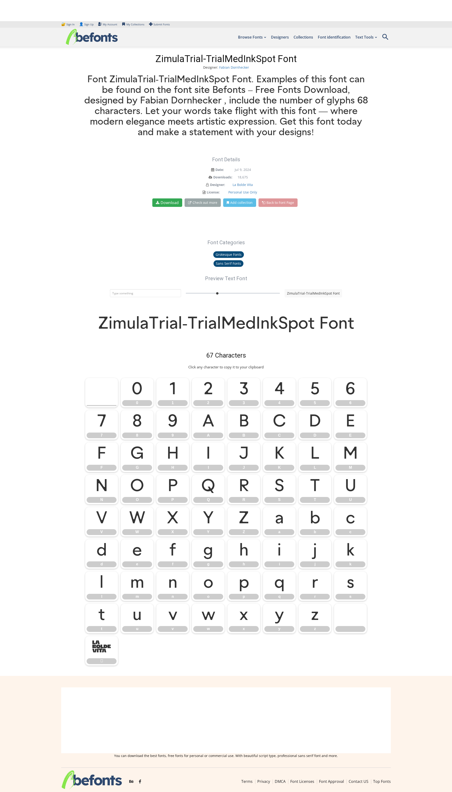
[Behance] (131, 781)
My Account (110, 24)
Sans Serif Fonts (228, 263)
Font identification (334, 37)
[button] (385, 38)
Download (170, 202)
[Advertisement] (226, 720)
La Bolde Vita (243, 184)
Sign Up (86, 24)
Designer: (217, 184)
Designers (280, 37)
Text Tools (364, 37)
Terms (247, 781)
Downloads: (222, 177)
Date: (219, 169)
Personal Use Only (242, 192)
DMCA (280, 781)
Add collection (241, 202)
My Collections (135, 24)
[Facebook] (140, 781)
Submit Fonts (161, 24)
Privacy (263, 781)
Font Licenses (302, 781)
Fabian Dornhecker (234, 67)
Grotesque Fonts (229, 254)
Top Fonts (382, 781)
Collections (303, 37)
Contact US (358, 781)
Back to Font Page (280, 202)
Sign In (68, 24)
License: (213, 192)
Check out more (205, 202)
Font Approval (331, 781)
